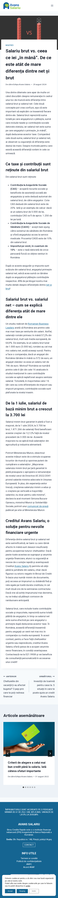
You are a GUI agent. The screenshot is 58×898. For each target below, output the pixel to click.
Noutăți (10, 45)
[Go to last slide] (8, 753)
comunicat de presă (37, 506)
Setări (34, 891)
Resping (22, 891)
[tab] (23, 787)
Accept (10, 891)
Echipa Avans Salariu (21, 84)
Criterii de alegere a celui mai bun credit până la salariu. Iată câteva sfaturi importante (27, 767)
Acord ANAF (29, 867)
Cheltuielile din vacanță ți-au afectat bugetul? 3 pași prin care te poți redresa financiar (14, 686)
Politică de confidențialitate (29, 861)
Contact (29, 845)
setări (28, 886)
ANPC (29, 864)
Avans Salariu (21, 566)
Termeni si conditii (29, 858)
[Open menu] (52, 5)
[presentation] (29, 739)
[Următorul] (50, 753)
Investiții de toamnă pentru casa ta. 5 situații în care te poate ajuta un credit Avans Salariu (44, 686)
